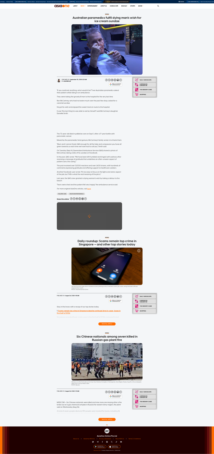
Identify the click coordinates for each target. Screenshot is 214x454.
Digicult (124, 6)
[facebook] (106, 80)
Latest (75, 6)
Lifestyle (104, 6)
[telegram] (112, 80)
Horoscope (114, 6)
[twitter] (109, 80)
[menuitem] (75, 6)
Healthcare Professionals (77, 193)
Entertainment (92, 6)
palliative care (62, 193)
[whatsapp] (115, 80)
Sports (132, 6)
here (89, 189)
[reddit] (117, 80)
